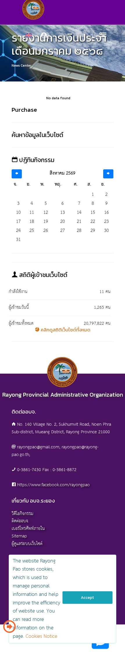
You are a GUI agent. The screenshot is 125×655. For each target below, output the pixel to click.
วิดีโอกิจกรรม (22, 514)
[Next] (108, 173)
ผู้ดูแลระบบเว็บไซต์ (27, 544)
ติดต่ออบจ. (20, 521)
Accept (87, 597)
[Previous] (17, 173)
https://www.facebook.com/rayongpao (53, 485)
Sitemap (19, 536)
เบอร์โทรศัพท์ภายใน (28, 528)
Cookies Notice (41, 636)
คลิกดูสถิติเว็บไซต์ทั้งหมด (65, 329)
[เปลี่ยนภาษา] (9, 629)
